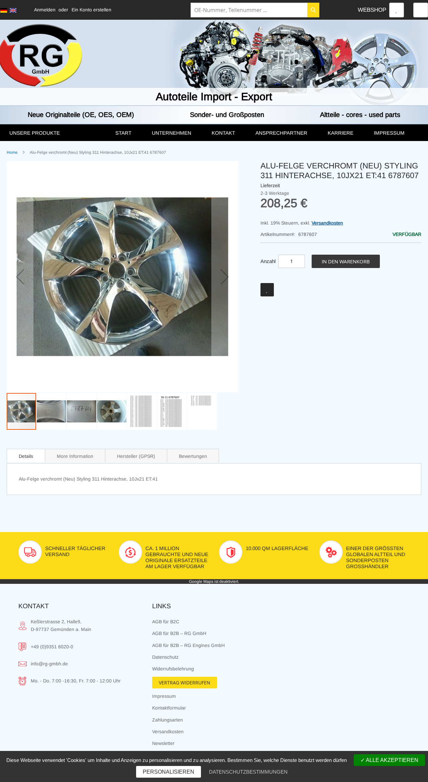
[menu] (214, 132)
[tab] (26, 455)
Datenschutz (165, 657)
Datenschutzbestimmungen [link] (248, 772)
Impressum (164, 696)
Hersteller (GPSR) (136, 456)
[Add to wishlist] (267, 289)
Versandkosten (327, 223)
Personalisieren (168, 772)
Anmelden (45, 9)
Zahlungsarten (167, 720)
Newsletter (163, 743)
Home (12, 152)
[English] (13, 10)
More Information (75, 456)
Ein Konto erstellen (91, 9)
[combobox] (255, 10)
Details (26, 456)
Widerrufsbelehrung (173, 668)
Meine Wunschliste (396, 10)
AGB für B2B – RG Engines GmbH (188, 645)
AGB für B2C (165, 621)
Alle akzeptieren (391, 760)
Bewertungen (193, 456)
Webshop (372, 10)
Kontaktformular (169, 707)
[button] (20, 276)
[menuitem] (55, 133)
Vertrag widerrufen (184, 682)
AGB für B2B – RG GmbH (179, 633)
